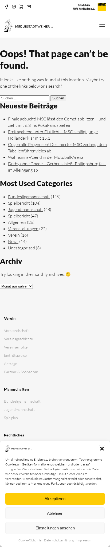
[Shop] (21, 7)
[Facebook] (6, 7)
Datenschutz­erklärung (59, 540)
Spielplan (11, 417)
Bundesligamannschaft (29, 196)
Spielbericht (19, 203)
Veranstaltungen (23, 228)
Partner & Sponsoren (21, 372)
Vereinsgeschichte (18, 339)
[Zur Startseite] (28, 25)
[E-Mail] (28, 7)
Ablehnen (55, 513)
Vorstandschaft (16, 330)
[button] (102, 448)
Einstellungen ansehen (55, 528)
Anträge (10, 363)
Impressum (84, 540)
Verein (14, 235)
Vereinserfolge (16, 347)
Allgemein (17, 222)
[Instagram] (13, 7)
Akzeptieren (55, 498)
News (13, 241)
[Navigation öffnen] (102, 26)
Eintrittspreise (15, 355)
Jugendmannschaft (25, 209)
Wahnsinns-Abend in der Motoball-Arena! (46, 157)
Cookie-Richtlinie (29, 540)
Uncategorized (21, 247)
